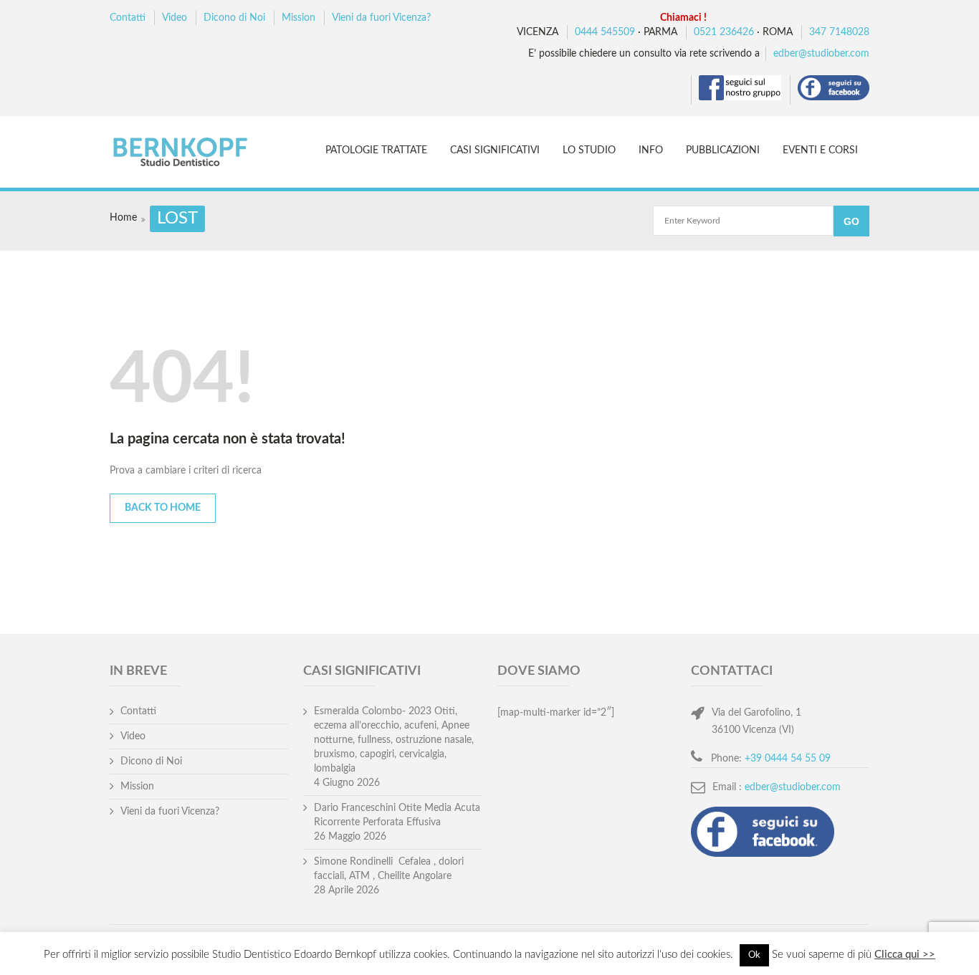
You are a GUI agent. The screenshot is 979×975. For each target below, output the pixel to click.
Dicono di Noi (234, 18)
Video (174, 18)
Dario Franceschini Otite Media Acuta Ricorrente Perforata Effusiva (397, 815)
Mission (298, 18)
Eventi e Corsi (820, 150)
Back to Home (163, 508)
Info (651, 150)
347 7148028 (839, 32)
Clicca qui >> (904, 954)
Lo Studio (589, 150)
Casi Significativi (495, 150)
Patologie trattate (376, 150)
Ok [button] (754, 955)
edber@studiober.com (821, 54)
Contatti (127, 18)
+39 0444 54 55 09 (788, 759)
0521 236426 (724, 32)
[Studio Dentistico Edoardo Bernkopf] (193, 154)
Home (123, 218)
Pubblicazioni (723, 150)
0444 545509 (605, 32)
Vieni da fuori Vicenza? (381, 18)
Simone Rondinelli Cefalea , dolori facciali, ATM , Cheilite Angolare (389, 869)
